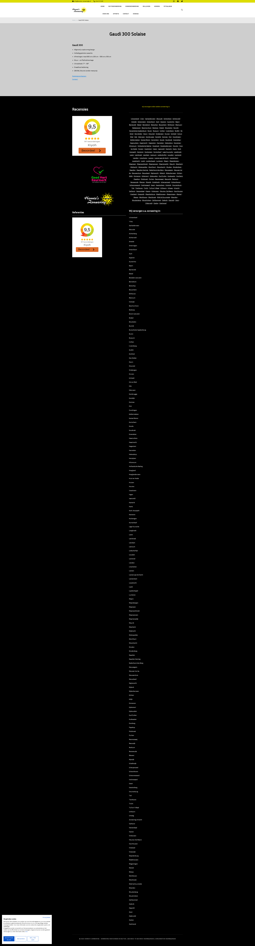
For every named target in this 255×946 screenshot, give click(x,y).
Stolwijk (168, 185)
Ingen (155, 149)
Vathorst (132, 191)
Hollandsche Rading (144, 146)
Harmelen (160, 143)
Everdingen (177, 137)
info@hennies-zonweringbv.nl (82, 1)
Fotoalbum (168, 6)
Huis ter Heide (134, 478)
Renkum (175, 179)
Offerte (116, 13)
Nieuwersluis (136, 173)
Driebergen (160, 134)
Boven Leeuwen (134, 314)
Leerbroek (138, 155)
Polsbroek (144, 179)
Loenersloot (174, 158)
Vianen (148, 191)
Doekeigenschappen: (79, 76)
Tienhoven (139, 188)
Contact (126, 13)
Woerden (174, 197)
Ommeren (137, 176)
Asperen (163, 122)
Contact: (75, 79)
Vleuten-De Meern (135, 840)
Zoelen (156, 203)
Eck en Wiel (133, 382)
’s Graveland (133, 217)
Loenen (151, 158)
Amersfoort (151, 122)
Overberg (179, 176)
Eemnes (165, 137)
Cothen (162, 131)
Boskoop (155, 128)
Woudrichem (146, 200)
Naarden (132, 170)
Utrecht (176, 188)
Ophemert (145, 176)
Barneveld (132, 125)
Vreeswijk (141, 194)
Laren (132, 155)
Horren (157, 6)
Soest (153, 185)
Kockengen (148, 152)
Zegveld (171, 200)
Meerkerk (179, 164)
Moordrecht (161, 167)
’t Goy (131, 221)
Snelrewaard (145, 185)
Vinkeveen (155, 191)
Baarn (177, 122)
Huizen (140, 149)
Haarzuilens (134, 143)
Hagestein (152, 143)
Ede (135, 137)
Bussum (156, 131)
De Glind (132, 354)
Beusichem (162, 125)
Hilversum (132, 146)
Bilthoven (171, 125)
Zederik (165, 200)
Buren (150, 131)
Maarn (166, 161)
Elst (170, 137)
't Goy (142, 119)
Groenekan (177, 140)
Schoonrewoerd (135, 185)
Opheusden (154, 176)
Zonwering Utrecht (135, 820)
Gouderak (168, 140)
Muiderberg (177, 167)
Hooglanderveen (166, 146)
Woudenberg (136, 200)
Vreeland (133, 194)
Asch (157, 122)
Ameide (134, 122)
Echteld (173, 134)
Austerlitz (170, 122)
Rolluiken (146, 6)
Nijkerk (162, 173)
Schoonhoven (175, 182)
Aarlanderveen (150, 119)
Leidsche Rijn (162, 155)
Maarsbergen (174, 161)
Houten (175, 146)
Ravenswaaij (159, 179)
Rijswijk (148, 182)
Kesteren (140, 152)
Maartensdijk (163, 164)
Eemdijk (158, 137)
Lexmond (178, 155)
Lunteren (159, 161)
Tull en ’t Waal (134, 808)
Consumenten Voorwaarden (165, 939)
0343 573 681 (99, 1)
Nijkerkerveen (171, 173)
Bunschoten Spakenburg (137, 131)
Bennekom (146, 125)
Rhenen (142, 182)
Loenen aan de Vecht (162, 158)
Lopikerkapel (150, 161)
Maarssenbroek (142, 164)
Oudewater (171, 176)
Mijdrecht (133, 167)
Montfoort (152, 167)
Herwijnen (177, 143)
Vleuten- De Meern (166, 191)
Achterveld (176, 119)
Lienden (135, 158)
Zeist (177, 200)
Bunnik (176, 128)
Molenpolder (142, 167)
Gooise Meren (145, 140)
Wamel (179, 194)
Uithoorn (163, 188)
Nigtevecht (155, 173)
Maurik (172, 164)
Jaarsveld (161, 149)
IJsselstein (148, 149)
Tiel (132, 188)
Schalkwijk (156, 182)
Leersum (153, 155)
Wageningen (171, 194)
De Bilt (177, 131)
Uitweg (170, 188)
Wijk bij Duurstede (163, 197)
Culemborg (170, 131)
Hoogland (156, 146)
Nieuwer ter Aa (134, 671)
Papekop (137, 179)
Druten (167, 134)
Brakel (161, 128)
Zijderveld (148, 203)
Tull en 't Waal (154, 188)
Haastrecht (143, 143)
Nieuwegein (169, 170)
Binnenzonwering (132, 6)
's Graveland (135, 119)
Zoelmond (162, 203)
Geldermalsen (135, 140)
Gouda (162, 140)
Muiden (169, 167)
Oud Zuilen (162, 176)
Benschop (154, 125)
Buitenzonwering (115, 6)
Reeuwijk (168, 179)
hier (26, 931)
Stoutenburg (176, 185)
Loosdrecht (136, 161)
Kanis (175, 149)
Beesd (139, 125)
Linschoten (143, 158)
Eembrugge (150, 137)
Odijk (131, 176)
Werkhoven (143, 197)
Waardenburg (150, 194)
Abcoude (159, 119)
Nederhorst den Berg (156, 170)
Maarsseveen (153, 164)
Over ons (106, 13)
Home (102, 6)
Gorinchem (155, 140)
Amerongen (142, 122)
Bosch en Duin (146, 128)
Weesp (136, 197)
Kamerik (169, 149)
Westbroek (152, 197)
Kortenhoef (157, 152)
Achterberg (167, 119)
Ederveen (141, 137)
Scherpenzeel (165, 182)
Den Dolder (138, 134)
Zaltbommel (156, 200)
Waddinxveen (161, 194)
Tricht (146, 188)
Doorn (145, 134)
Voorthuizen (178, 191)
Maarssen (132, 164)
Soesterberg (160, 185)
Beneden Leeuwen (135, 278)
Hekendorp (169, 143)
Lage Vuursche (168, 152)
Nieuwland (146, 173)
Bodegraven (136, 128)
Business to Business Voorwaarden (141, 939)
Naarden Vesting (142, 170)
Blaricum (179, 125)
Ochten (179, 173)
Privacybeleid (46, 917)
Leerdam (146, 155)
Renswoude (134, 182)
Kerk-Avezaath (134, 511)
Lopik (143, 161)
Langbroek (177, 152)
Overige (136, 13)
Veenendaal (140, 191)
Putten (151, 179)
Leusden (171, 155)
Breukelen (168, 128)
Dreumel (152, 134)
